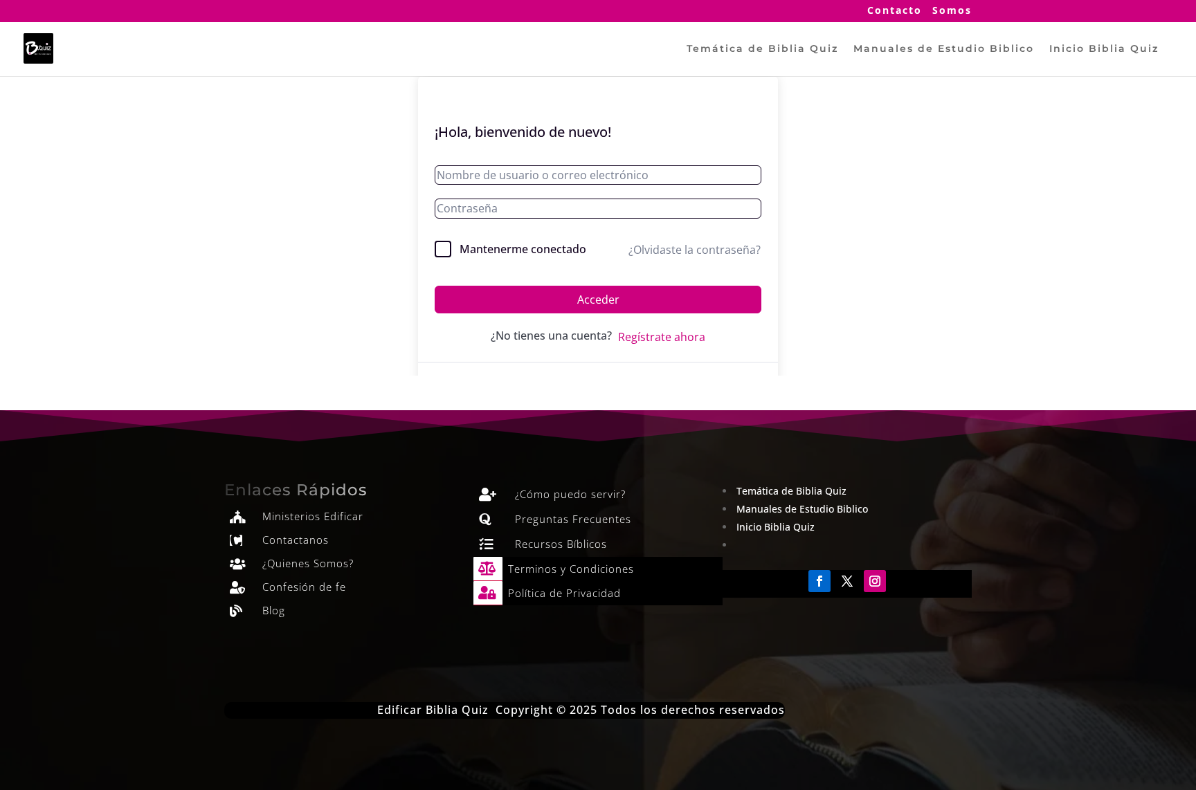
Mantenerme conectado (523, 249)
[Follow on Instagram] (875, 581)
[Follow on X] (847, 581)
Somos (952, 11)
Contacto (894, 11)
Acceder (598, 299)
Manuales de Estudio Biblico (943, 49)
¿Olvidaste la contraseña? (694, 249)
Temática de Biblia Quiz (762, 49)
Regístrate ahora (661, 337)
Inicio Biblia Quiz (1104, 49)
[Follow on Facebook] (819, 581)
